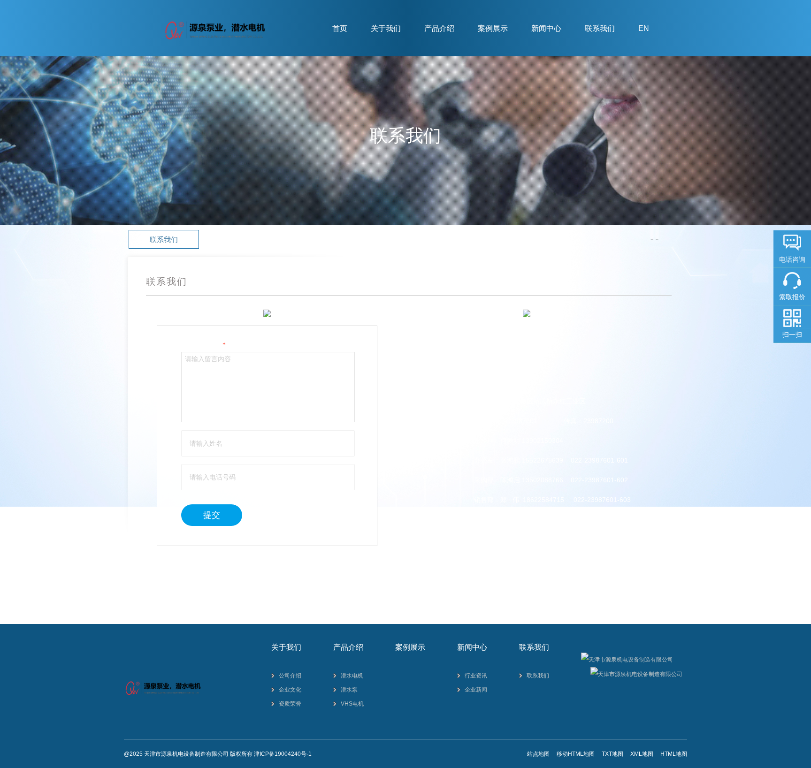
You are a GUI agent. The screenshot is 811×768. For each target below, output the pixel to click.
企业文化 (290, 689)
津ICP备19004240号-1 (283, 754)
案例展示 (493, 28)
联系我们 (600, 28)
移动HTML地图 (576, 754)
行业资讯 (476, 675)
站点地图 (538, 754)
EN (643, 28)
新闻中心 (546, 28)
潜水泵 (349, 689)
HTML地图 (673, 754)
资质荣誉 (290, 703)
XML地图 (641, 754)
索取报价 (792, 297)
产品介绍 (439, 28)
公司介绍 (290, 675)
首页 (339, 28)
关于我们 (386, 28)
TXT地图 (612, 754)
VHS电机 (352, 703)
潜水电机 (352, 675)
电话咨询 (792, 259)
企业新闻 (476, 689)
